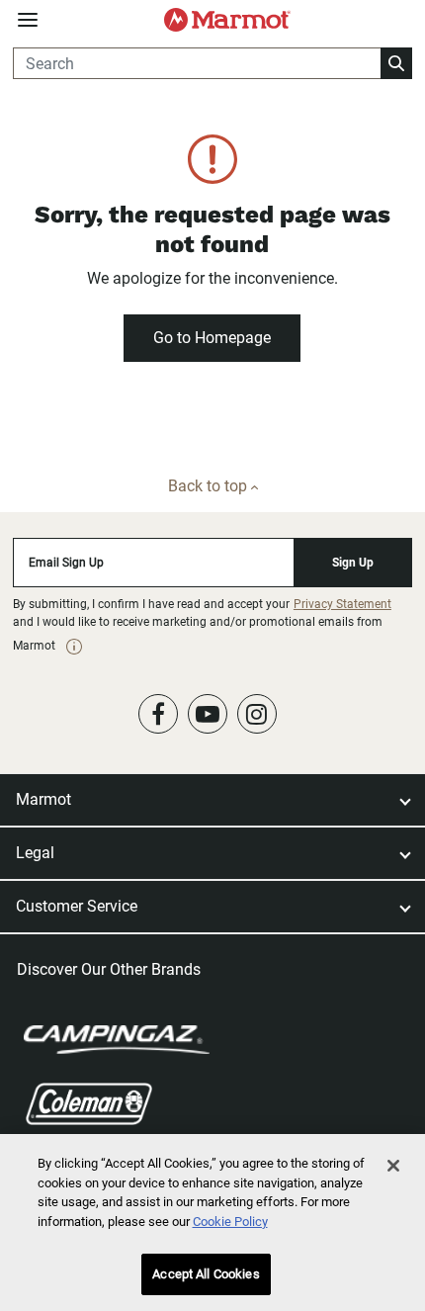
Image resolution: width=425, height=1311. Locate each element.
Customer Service (76, 906)
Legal (35, 852)
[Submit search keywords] (396, 63)
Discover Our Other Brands (109, 969)
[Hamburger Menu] (27, 20)
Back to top (209, 486)
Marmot (43, 799)
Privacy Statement (342, 604)
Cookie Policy (230, 1221)
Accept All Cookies (205, 1274)
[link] (74, 646)
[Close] (393, 1165)
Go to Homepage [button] (212, 337)
